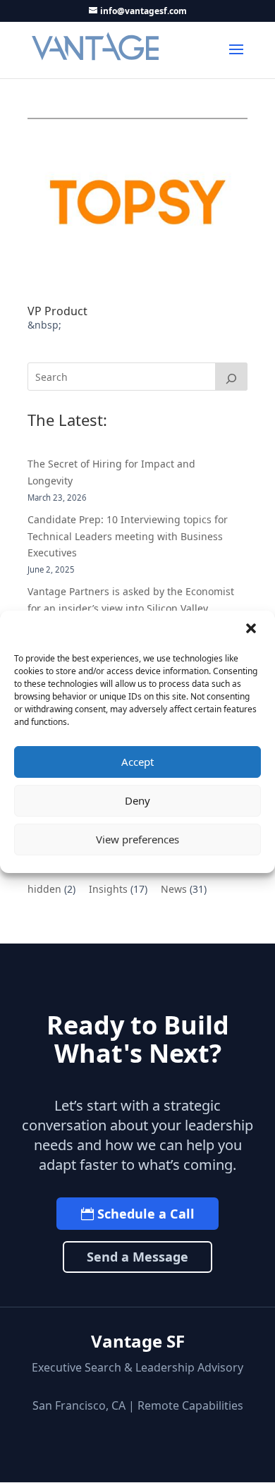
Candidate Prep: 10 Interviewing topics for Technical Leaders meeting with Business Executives (128, 536)
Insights (108, 889)
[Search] (231, 376)
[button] (252, 629)
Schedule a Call (146, 1213)
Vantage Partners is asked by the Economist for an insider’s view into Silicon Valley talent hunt (131, 608)
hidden (44, 889)
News (174, 889)
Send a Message (137, 1256)
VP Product (57, 311)
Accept (137, 762)
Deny (137, 800)
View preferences (137, 839)
